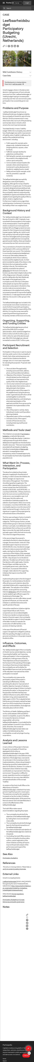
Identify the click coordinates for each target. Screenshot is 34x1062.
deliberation (6, 271)
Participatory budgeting (10, 858)
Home (4, 1058)
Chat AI (27, 1054)
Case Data (7, 75)
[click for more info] (23, 84)
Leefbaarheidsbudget (9, 882)
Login (27, 3)
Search (5, 1061)
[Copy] (4, 47)
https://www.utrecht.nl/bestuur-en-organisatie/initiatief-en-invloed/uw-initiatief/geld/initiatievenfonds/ (17, 888)
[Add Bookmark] (6, 46)
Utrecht (6, 64)
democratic (24, 449)
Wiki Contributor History (12, 72)
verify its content (17, 84)
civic (16, 449)
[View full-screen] (29, 52)
